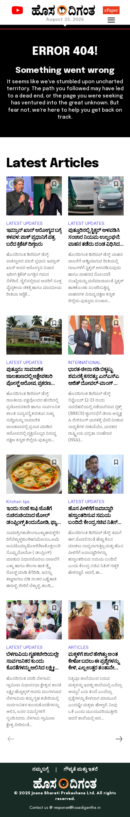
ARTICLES (78, 647)
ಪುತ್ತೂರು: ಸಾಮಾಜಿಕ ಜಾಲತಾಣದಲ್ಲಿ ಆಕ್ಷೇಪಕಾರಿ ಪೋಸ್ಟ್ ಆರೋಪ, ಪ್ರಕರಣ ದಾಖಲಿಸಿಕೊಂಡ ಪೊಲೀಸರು (31, 377)
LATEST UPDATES (24, 223)
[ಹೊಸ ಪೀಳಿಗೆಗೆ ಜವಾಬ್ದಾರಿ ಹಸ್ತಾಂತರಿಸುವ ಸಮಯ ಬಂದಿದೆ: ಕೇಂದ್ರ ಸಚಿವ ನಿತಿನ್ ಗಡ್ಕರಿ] (96, 474)
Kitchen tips (17, 501)
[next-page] (119, 739)
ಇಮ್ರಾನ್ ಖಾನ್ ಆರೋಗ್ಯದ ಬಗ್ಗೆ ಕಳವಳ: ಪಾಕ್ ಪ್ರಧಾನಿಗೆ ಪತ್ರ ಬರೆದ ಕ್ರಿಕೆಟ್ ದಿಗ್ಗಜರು (33, 238)
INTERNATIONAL (84, 362)
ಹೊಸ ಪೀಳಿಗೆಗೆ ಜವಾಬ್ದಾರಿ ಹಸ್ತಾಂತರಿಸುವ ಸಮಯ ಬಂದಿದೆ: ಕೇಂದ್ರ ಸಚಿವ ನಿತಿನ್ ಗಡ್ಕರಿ (92, 516)
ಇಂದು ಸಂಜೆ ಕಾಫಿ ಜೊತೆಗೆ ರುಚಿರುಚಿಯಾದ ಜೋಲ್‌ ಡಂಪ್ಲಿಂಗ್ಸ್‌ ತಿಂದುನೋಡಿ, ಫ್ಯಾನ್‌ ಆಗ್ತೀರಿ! (33, 516)
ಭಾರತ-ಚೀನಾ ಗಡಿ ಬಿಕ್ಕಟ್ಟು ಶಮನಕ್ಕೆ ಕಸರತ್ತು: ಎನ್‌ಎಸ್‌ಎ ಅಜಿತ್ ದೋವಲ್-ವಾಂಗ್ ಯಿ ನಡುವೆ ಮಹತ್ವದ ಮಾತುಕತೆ (94, 377)
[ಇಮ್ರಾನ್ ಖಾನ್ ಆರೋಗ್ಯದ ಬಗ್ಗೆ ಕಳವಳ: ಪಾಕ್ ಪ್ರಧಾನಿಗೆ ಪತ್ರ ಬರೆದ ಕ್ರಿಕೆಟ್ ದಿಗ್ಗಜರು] (34, 195)
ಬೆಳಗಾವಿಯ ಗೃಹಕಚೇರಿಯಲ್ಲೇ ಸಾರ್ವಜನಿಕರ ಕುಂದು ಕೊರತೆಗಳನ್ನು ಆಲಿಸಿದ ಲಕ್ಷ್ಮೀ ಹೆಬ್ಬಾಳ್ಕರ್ (32, 662)
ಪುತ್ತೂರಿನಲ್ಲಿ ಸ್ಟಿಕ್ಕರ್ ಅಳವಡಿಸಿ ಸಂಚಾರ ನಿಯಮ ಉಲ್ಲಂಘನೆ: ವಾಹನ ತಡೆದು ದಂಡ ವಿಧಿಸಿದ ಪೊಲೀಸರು (94, 238)
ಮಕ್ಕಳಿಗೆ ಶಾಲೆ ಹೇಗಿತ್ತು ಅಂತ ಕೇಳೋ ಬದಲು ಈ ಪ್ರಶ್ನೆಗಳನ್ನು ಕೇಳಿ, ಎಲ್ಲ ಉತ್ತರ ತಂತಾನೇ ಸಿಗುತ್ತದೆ (93, 662)
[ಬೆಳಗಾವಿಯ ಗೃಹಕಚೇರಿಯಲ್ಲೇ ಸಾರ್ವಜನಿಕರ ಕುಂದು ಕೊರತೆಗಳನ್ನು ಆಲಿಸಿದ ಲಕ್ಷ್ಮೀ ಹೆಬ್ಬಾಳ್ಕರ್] (34, 619)
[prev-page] (11, 739)
